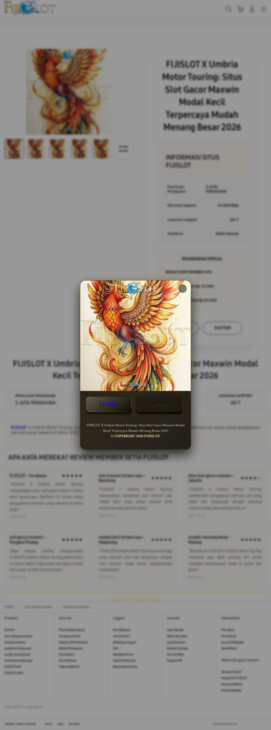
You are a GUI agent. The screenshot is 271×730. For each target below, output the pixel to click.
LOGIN (108, 404)
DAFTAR (159, 404)
